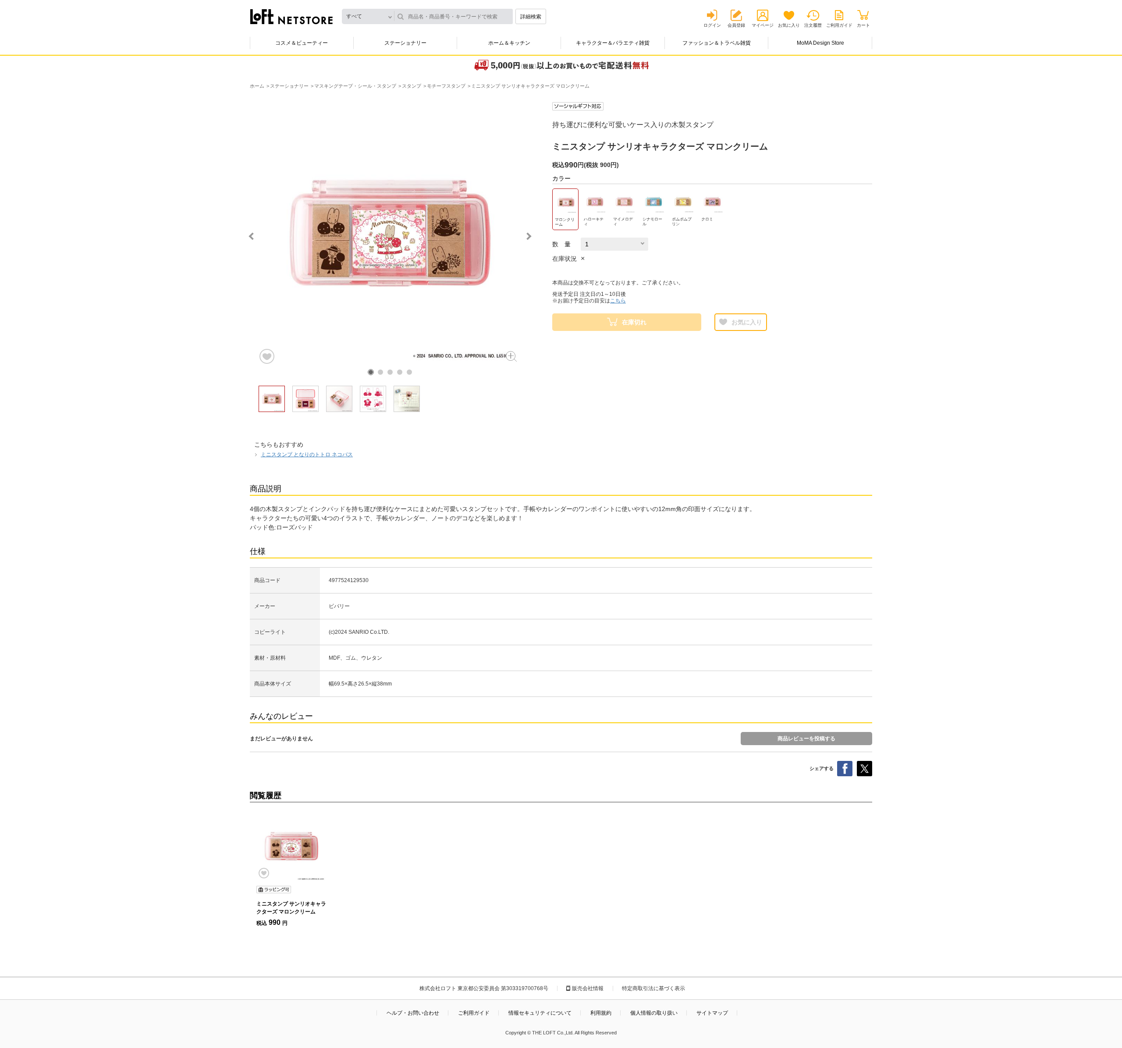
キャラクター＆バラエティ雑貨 (613, 43)
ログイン (712, 25)
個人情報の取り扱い (654, 1013)
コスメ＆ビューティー (301, 43)
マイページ (763, 25)
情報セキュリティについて (540, 1013)
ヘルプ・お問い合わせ (413, 1013)
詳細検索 (530, 17)
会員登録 (736, 25)
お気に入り (789, 25)
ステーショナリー (405, 43)
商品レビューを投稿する (806, 738)
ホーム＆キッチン (509, 43)
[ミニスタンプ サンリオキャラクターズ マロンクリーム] (291, 846)
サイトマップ (712, 1013)
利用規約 (600, 1013)
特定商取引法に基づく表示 (653, 988)
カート (863, 25)
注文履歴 (813, 25)
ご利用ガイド (839, 25)
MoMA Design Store (820, 43)
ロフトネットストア (291, 17)
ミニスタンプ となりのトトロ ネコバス (307, 454)
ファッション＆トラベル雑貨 (716, 43)
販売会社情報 (588, 988)
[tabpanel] (390, 233)
